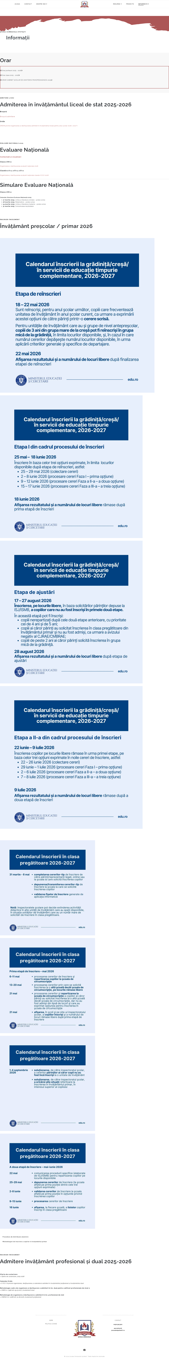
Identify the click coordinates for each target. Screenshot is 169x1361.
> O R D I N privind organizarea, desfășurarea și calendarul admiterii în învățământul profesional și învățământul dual (42, 1283)
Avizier (5, 45)
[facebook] (84, 1350)
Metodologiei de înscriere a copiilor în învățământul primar (25, 1241)
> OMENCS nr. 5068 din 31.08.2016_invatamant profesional (20, 1297)
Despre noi (41, 4)
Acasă (17, 4)
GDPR (51, 1320)
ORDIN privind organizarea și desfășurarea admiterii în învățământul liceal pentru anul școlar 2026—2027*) (39, 126)
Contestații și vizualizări (10, 157)
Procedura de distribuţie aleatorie (16, 1237)
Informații (142, 4)
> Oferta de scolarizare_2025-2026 (12, 1276)
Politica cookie (51, 1324)
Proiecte (130, 4)
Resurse (116, 4)
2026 (19, 166)
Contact (28, 4)
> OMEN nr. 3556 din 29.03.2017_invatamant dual (17, 1290)
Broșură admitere (7, 116)
